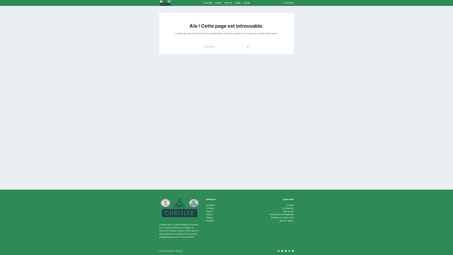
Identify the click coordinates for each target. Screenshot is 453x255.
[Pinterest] (289, 251)
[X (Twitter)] (282, 251)
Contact (290, 205)
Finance (218, 3)
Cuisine (237, 3)
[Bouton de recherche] (247, 46)
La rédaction (288, 208)
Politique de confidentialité (282, 214)
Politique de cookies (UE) (282, 217)
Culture (246, 3)
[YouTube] (293, 251)
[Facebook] (279, 251)
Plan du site (288, 211)
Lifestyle (228, 3)
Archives (210, 208)
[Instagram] (286, 251)
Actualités (207, 3)
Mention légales (287, 220)
